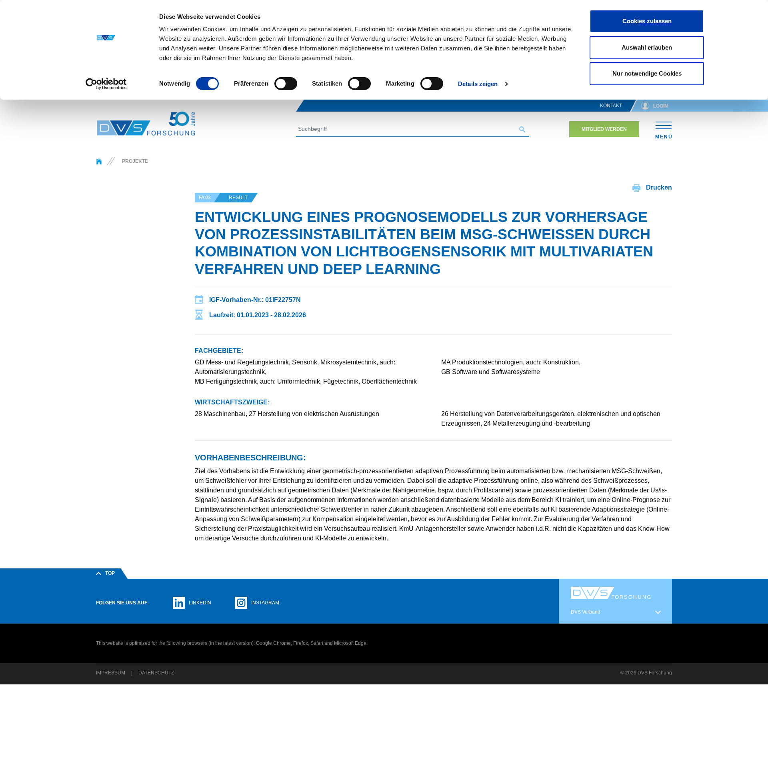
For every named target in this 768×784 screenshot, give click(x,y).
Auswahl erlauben (647, 47)
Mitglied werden (604, 129)
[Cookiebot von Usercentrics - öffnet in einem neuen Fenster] (106, 84)
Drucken (658, 187)
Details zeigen (478, 83)
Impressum (110, 673)
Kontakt (611, 105)
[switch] (285, 83)
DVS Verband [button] (585, 612)
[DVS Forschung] (146, 123)
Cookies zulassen (647, 21)
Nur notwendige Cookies (647, 73)
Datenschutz (156, 673)
